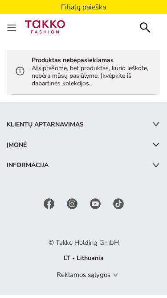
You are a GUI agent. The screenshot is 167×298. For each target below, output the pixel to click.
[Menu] (12, 26)
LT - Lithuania (84, 258)
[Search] (145, 27)
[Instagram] (73, 203)
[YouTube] (96, 203)
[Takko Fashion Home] (45, 26)
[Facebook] (50, 203)
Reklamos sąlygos (83, 274)
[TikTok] (118, 203)
